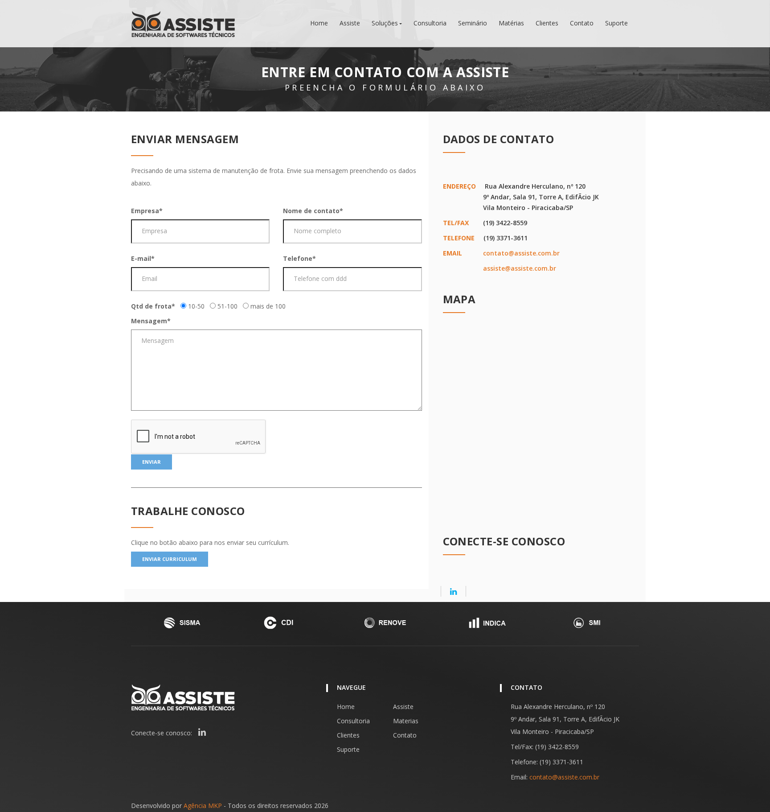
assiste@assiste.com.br (519, 268)
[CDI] (283, 622)
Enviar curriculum (169, 559)
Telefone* (299, 258)
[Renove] (385, 622)
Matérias (511, 23)
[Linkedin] (453, 591)
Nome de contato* (313, 210)
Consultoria (430, 23)
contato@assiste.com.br (521, 253)
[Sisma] (182, 622)
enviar (151, 461)
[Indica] (486, 622)
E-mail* (143, 258)
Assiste (350, 23)
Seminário (472, 23)
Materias (405, 721)
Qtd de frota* (153, 306)
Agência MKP (203, 805)
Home (319, 23)
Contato (582, 23)
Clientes (547, 23)
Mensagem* (151, 321)
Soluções (385, 23)
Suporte (616, 23)
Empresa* (147, 210)
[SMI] (588, 622)
